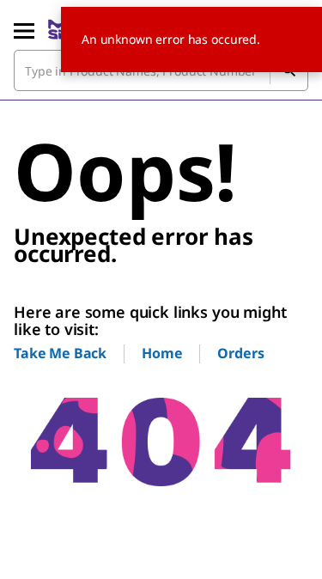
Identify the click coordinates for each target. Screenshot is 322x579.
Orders (240, 353)
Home (162, 353)
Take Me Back (60, 353)
